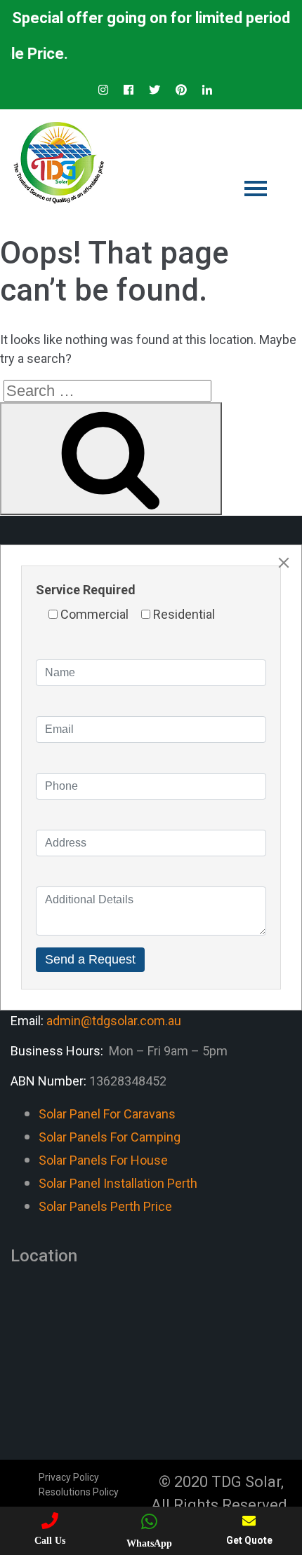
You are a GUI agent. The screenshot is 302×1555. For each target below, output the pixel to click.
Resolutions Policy (79, 1492)
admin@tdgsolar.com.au (113, 1020)
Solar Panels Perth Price (105, 1206)
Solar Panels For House (103, 1160)
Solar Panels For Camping (109, 1137)
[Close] (283, 562)
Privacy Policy (69, 1477)
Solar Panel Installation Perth (118, 1183)
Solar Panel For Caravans (107, 1114)
